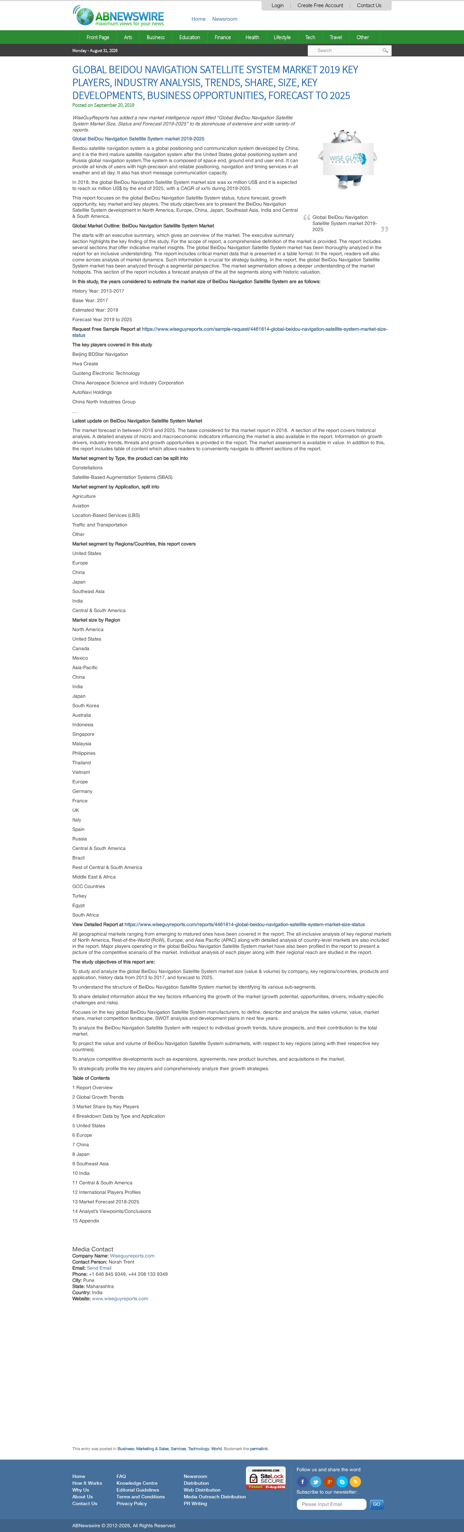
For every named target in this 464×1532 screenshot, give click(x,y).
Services (178, 1448)
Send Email (99, 1268)
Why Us (80, 1490)
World (216, 1448)
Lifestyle (282, 37)
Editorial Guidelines (138, 1490)
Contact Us (369, 5)
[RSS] (355, 1482)
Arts (128, 37)
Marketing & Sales (152, 1448)
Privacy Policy (132, 1503)
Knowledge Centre (137, 1483)
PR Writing (195, 1503)
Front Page (98, 37)
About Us (82, 1497)
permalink (259, 1448)
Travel (336, 37)
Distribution (196, 1483)
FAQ (121, 1476)
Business (156, 37)
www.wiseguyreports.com (120, 1298)
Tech (310, 37)
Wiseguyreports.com (132, 1255)
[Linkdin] (329, 1482)
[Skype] (342, 1482)
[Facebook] (302, 1482)
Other (363, 37)
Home (199, 19)
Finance (223, 37)
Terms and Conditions (141, 1497)
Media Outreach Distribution (215, 1497)
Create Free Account (320, 5)
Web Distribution (202, 1490)
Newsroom (224, 19)
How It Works (87, 1483)
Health (252, 37)
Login (278, 5)
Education (189, 37)
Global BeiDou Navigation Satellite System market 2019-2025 (139, 138)
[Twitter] (315, 1482)
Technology (198, 1448)
